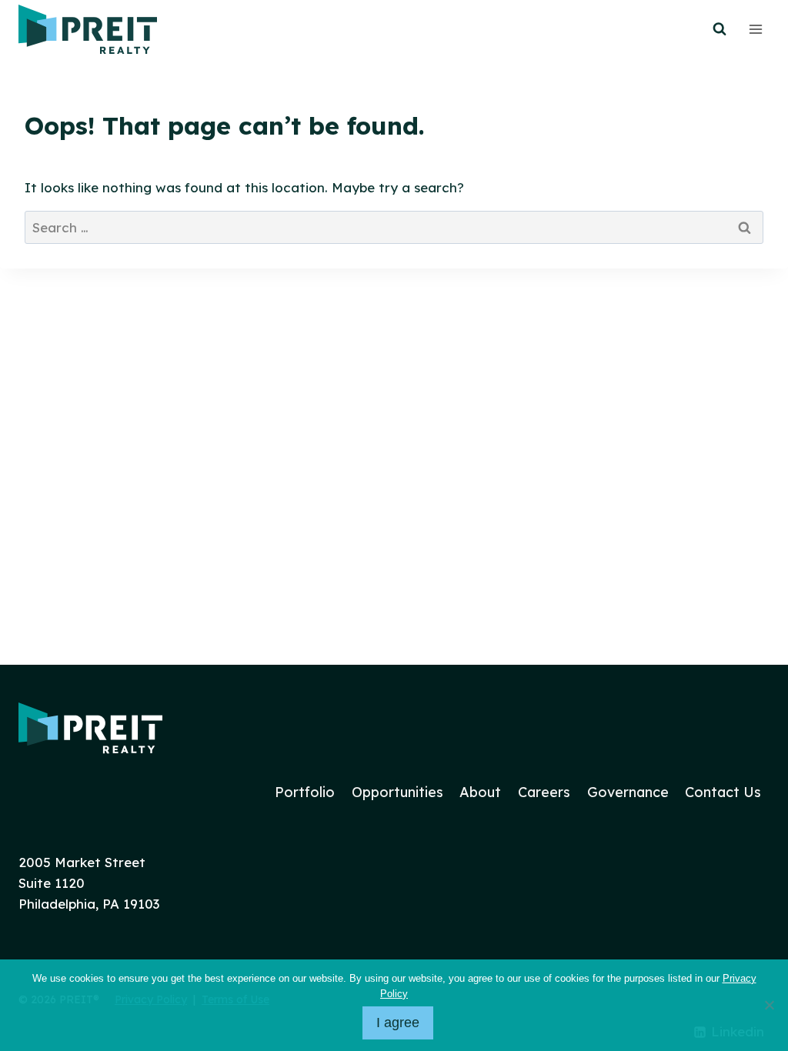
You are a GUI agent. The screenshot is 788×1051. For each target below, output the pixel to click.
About (480, 792)
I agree (397, 1022)
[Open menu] (755, 29)
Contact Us (723, 792)
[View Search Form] (719, 29)
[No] (768, 1005)
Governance (628, 792)
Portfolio (305, 792)
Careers (544, 792)
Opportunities (397, 792)
